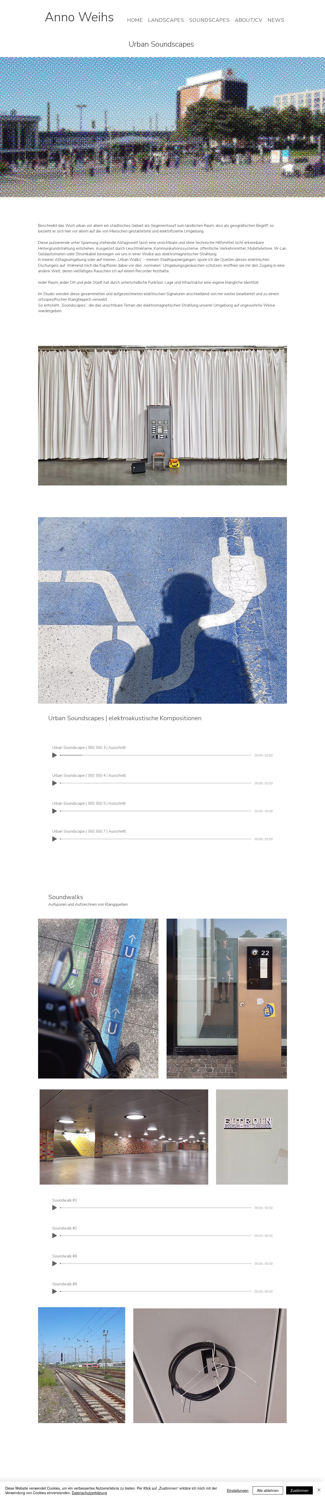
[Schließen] (319, 1490)
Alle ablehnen (268, 1490)
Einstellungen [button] (238, 1490)
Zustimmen (299, 1490)
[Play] (54, 755)
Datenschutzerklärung (89, 1492)
